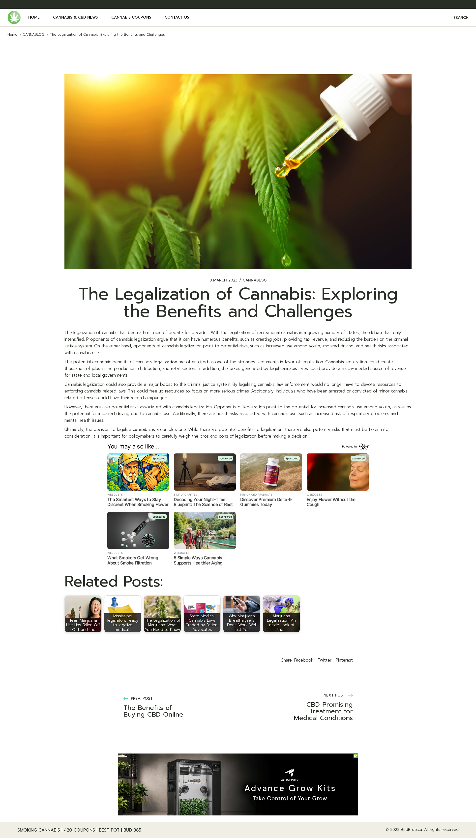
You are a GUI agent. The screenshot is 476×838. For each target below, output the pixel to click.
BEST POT (109, 830)
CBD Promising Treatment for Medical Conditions (323, 711)
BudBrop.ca (411, 829)
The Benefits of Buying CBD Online (153, 711)
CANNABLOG (33, 34)
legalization (165, 362)
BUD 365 (132, 830)
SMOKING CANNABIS (38, 830)
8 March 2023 (223, 280)
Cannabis (334, 362)
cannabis (142, 429)
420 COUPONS (79, 830)
